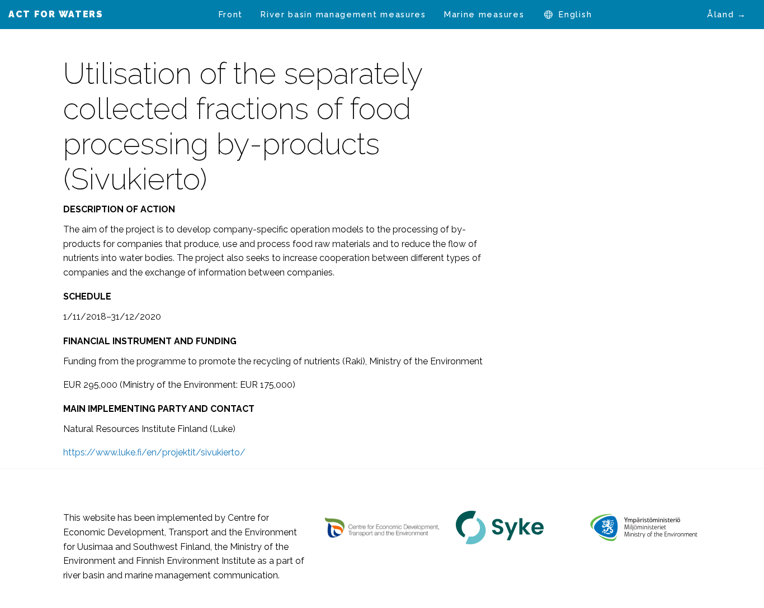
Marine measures (484, 14)
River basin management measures (343, 14)
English (575, 14)
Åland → (727, 14)
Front (231, 14)
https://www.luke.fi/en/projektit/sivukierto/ (154, 452)
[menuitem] (231, 14)
